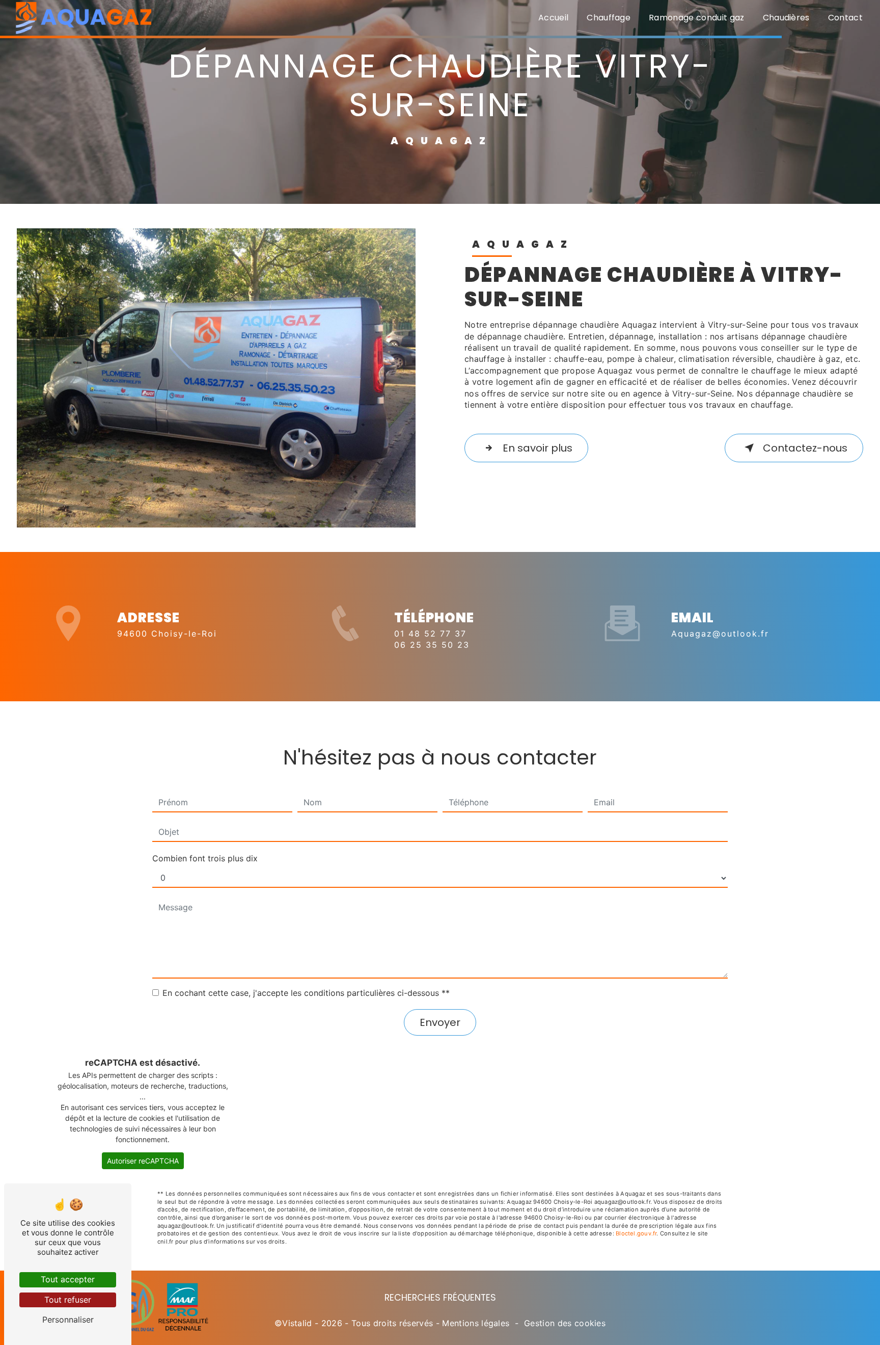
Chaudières (786, 17)
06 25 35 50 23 (432, 645)
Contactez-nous (805, 448)
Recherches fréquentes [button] (440, 1297)
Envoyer (440, 1022)
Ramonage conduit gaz (696, 17)
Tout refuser (67, 1300)
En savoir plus (537, 448)
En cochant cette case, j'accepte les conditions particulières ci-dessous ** (306, 993)
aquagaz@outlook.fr (720, 633)
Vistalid (297, 1323)
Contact (845, 17)
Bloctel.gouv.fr (636, 1233)
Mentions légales (475, 1323)
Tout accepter (68, 1279)
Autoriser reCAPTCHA (143, 1160)
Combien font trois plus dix (205, 858)
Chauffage (608, 17)
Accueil (553, 17)
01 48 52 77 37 (430, 633)
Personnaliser (68, 1319)
